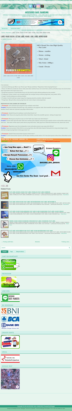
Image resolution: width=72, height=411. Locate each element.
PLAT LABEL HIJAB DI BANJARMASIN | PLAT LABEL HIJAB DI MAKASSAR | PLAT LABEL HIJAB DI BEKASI (36, 211)
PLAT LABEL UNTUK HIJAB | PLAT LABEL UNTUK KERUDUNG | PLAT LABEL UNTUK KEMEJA (32, 201)
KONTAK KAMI (15, 28)
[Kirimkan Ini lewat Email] (2, 186)
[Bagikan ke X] (5, 186)
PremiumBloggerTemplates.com (44, 408)
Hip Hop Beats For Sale (59, 408)
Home (3, 32)
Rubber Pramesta (7, 39)
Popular (5, 251)
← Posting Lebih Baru (7, 241)
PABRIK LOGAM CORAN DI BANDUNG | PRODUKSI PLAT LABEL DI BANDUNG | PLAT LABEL (32, 221)
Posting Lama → (66, 241)
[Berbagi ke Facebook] (7, 186)
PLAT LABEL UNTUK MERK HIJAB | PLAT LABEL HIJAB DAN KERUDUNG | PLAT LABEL (31, 230)
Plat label (8, 32)
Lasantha (33, 408)
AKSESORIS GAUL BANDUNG (36, 12)
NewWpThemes (16, 408)
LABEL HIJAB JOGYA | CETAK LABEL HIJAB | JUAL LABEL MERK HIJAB (24, 36)
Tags (11, 251)
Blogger (52, 406)
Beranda (5, 28)
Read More (66, 194)
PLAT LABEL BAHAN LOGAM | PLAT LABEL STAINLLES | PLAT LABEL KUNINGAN (29, 192)
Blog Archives (20, 251)
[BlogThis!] (3, 186)
